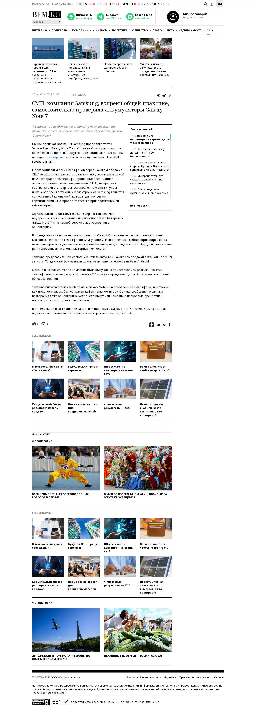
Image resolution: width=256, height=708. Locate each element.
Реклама (132, 677)
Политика (120, 30)
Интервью (39, 30)
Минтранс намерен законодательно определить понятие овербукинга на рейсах (154, 69)
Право (157, 30)
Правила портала (190, 677)
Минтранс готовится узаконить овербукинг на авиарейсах (146, 179)
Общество (140, 30)
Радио (144, 677)
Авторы (207, 677)
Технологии (79, 94)
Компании (80, 30)
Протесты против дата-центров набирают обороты (118, 67)
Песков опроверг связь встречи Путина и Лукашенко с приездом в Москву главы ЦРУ (149, 166)
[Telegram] (164, 95)
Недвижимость (191, 30)
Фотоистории (42, 441)
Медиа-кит (170, 677)
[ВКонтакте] (158, 95)
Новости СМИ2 (41, 434)
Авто (170, 30)
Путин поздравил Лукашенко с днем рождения (149, 191)
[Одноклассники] (169, 95)
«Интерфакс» (57, 157)
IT (208, 30)
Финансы (100, 30)
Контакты (156, 677)
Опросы (219, 677)
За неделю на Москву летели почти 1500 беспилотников (147, 152)
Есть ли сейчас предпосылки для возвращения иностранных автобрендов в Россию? (83, 71)
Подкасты (60, 30)
